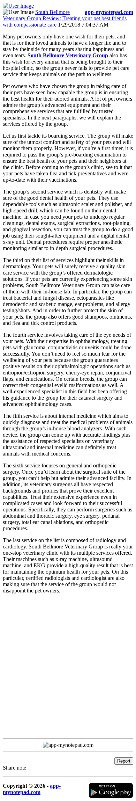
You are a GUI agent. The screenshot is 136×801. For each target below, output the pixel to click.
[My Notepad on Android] (111, 796)
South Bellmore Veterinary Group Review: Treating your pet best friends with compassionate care (65, 18)
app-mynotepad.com (32, 789)
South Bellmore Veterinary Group (68, 55)
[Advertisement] (68, 667)
